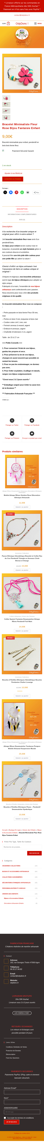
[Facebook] (18, 17)
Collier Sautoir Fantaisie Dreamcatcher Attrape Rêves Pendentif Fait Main (22, 620)
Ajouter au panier (13, 179)
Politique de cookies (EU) (22, 1133)
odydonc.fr (14, 983)
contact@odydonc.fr (18, 976)
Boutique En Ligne (15, 830)
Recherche (34, 853)
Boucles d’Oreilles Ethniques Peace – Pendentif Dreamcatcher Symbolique (22, 808)
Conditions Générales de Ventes (16, 1047)
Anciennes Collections (22, 553)
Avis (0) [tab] (22, 220)
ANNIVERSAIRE (11, 1108)
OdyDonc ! (22, 23)
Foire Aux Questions (12, 1058)
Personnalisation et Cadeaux (13, 888)
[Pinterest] (20, 17)
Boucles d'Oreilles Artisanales (15, 804)
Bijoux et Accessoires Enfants (14, 898)
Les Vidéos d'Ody (22, 1013)
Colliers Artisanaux (15, 616)
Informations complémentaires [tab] (22, 214)
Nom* (6, 1098)
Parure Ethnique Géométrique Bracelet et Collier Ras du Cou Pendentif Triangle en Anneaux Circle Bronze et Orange (22, 558)
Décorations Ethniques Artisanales (30, 491)
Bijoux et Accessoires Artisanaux (15, 871)
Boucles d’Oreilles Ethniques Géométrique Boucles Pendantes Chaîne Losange (22, 681)
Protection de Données (13, 1050)
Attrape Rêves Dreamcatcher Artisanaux (14, 491)
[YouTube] (25, 17)
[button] (12, 173)
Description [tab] (22, 209)
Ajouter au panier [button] (22, 507)
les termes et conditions (24, 1118)
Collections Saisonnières (12, 877)
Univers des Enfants (29, 830)
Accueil (4, 830)
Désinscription (10, 1054)
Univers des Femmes (28, 616)
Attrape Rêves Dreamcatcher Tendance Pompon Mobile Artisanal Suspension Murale (22, 747)
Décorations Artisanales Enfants (14, 903)
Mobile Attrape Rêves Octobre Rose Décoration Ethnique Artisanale (22, 496)
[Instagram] (23, 17)
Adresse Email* (10, 1088)
